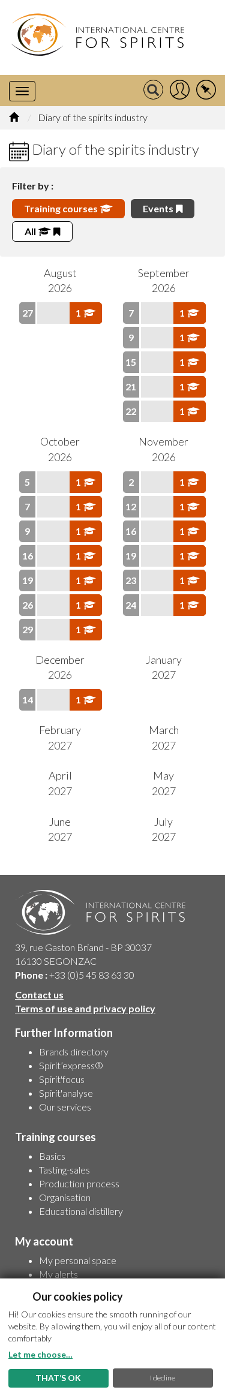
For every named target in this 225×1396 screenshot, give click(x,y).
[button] (179, 90)
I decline (162, 1377)
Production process (79, 1183)
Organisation (65, 1197)
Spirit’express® (71, 1065)
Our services (65, 1106)
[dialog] (112, 1337)
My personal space (77, 1260)
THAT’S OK (58, 1378)
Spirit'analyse (66, 1093)
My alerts (58, 1274)
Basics (52, 1156)
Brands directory (74, 1051)
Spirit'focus (62, 1079)
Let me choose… (40, 1354)
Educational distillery (81, 1211)
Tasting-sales (64, 1169)
